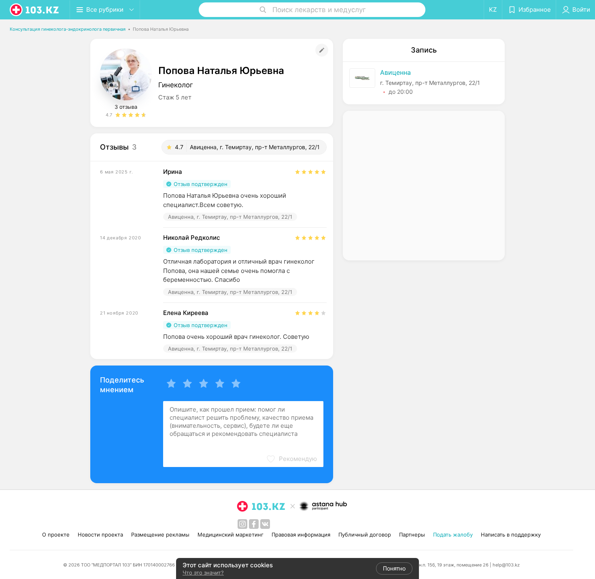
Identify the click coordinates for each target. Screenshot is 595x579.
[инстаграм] (242, 524)
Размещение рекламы (160, 534)
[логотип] (35, 9)
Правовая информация (301, 534)
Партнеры (412, 534)
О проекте (56, 534)
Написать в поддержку (511, 534)
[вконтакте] (265, 524)
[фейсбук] (254, 524)
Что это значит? (203, 572)
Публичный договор (364, 534)
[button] (291, 459)
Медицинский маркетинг (231, 534)
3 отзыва (126, 107)
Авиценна (395, 72)
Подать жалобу (453, 534)
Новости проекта (100, 534)
